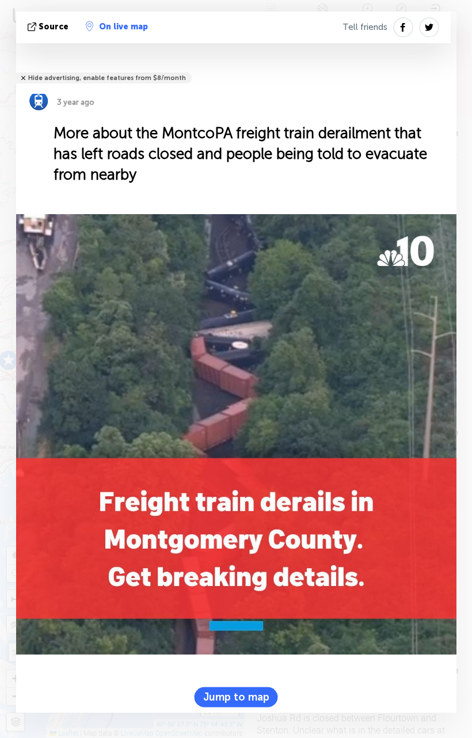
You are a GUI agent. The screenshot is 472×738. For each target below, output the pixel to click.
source (53, 27)
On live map (123, 27)
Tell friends (364, 27)
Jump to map (236, 697)
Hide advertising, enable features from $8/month (107, 78)
